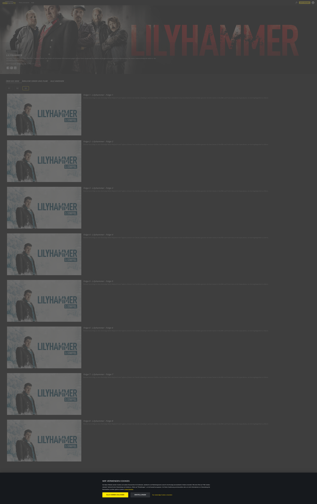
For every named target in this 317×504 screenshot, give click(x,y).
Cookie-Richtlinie (128, 489)
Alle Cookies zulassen (115, 494)
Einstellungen (140, 494)
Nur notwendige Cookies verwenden (162, 495)
